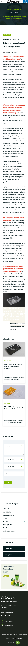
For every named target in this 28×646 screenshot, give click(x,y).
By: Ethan (8, 52)
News (6, 16)
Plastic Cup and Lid (7, 524)
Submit (8, 482)
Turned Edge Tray (7, 512)
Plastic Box (5, 528)
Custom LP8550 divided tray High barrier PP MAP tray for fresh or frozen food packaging (14, 314)
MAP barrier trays (7, 56)
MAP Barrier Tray (7, 509)
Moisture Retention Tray (8, 515)
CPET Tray (5, 521)
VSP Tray (5, 518)
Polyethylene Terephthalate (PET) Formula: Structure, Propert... (13, 366)
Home (3, 16)
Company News (8, 548)
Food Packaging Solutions (9, 531)
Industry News (10, 16)
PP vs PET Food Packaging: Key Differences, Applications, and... (14, 408)
